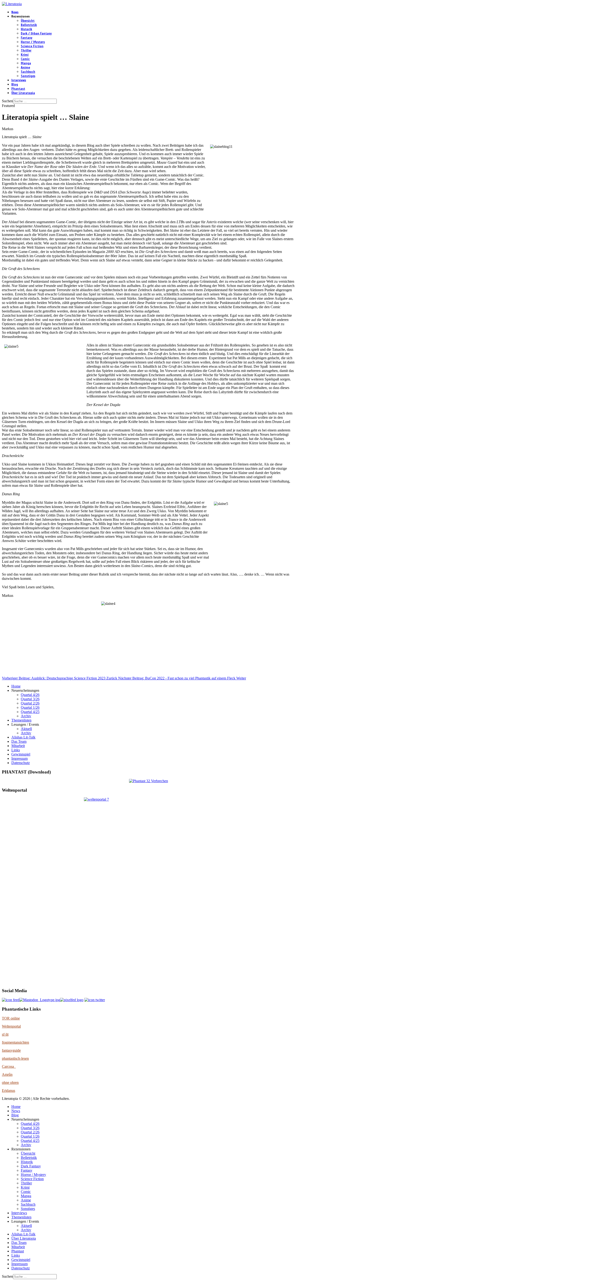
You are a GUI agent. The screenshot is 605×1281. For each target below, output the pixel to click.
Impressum (19, 758)
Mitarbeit (18, 746)
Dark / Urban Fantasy (36, 33)
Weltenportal (11, 1026)
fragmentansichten (15, 1042)
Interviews (18, 80)
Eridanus (8, 1091)
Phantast (18, 89)
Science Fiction (32, 46)
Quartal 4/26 (30, 695)
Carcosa (9, 1066)
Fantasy (26, 38)
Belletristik (29, 25)
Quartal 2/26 (30, 703)
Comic (25, 59)
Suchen (7, 101)
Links (15, 750)
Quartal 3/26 (30, 699)
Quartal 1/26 (30, 707)
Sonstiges (28, 76)
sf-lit (5, 1034)
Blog (14, 84)
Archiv (26, 716)
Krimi (25, 55)
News (14, 12)
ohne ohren (10, 1082)
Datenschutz (20, 763)
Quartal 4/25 (30, 712)
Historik (26, 29)
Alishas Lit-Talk (23, 737)
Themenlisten (21, 720)
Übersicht (28, 21)
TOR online (11, 1018)
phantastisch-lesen (15, 1058)
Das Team (18, 741)
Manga (26, 63)
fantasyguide (11, 1050)
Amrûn (7, 1074)
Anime (25, 67)
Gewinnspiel (20, 754)
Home (16, 686)
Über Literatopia (23, 93)
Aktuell (26, 729)
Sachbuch (28, 72)
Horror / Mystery (33, 42)
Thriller (26, 50)
